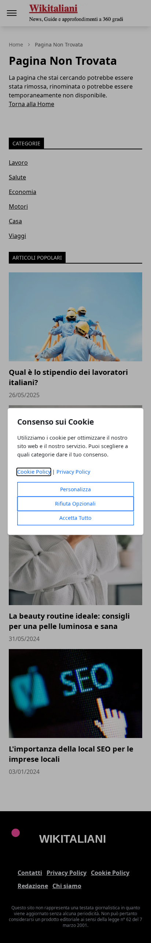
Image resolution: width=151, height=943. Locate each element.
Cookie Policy (34, 472)
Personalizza (75, 489)
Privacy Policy (73, 472)
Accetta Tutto (75, 518)
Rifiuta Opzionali (75, 503)
